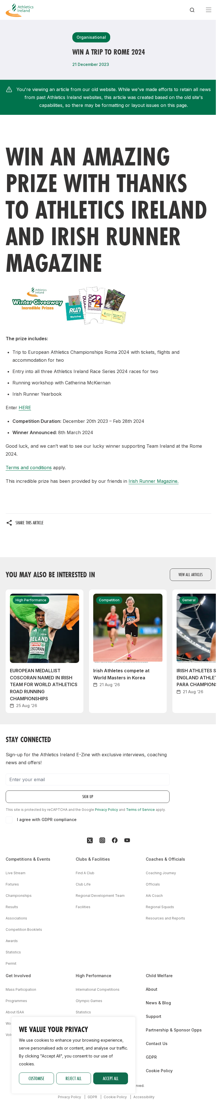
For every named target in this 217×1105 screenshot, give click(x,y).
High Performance (93, 975)
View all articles (191, 575)
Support (153, 1016)
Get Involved (18, 975)
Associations (16, 918)
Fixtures (12, 884)
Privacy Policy (106, 809)
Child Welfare (159, 975)
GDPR (151, 1057)
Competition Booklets (24, 929)
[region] (73, 1055)
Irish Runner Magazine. (154, 481)
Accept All (110, 1078)
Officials (153, 884)
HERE (25, 407)
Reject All (73, 1078)
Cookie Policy (159, 1070)
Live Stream (15, 873)
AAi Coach (154, 895)
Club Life (83, 884)
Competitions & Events (28, 859)
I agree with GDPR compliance (47, 819)
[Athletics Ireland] (19, 10)
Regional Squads (160, 907)
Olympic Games (89, 1001)
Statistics (13, 952)
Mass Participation (21, 989)
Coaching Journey (161, 873)
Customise (36, 1078)
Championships (19, 895)
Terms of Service (140, 809)
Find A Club (85, 873)
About (151, 989)
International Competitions (98, 989)
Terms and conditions (29, 467)
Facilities (83, 907)
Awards (12, 941)
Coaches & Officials (165, 859)
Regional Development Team (100, 895)
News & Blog (158, 1002)
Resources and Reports (165, 918)
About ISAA (15, 1012)
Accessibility (144, 1097)
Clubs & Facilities (93, 859)
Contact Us (157, 1043)
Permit (11, 963)
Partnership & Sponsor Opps (174, 1030)
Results (12, 907)
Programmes (16, 1001)
